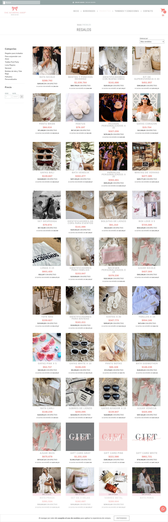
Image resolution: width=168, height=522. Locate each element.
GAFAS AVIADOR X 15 (113, 408)
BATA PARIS (147, 498)
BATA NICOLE (47, 77)
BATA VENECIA (80, 172)
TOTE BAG (47, 317)
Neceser (8, 68)
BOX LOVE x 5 (147, 221)
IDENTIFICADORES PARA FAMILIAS (81, 269)
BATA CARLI (47, 408)
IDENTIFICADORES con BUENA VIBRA (114, 78)
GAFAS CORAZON (147, 124)
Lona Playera (10, 65)
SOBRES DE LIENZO (80, 408)
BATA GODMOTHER (147, 363)
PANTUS (80, 124)
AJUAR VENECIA (147, 408)
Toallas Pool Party (12, 62)
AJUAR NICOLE (147, 268)
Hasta (14, 93)
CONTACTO (148, 11)
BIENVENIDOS (89, 11)
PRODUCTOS (105, 11)
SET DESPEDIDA (47, 221)
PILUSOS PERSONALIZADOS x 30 (114, 126)
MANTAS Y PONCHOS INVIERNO (80, 78)
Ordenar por (144, 38)
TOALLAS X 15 (147, 317)
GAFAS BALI (47, 172)
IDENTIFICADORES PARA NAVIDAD (81, 318)
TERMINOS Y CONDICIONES (126, 11)
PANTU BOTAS (113, 363)
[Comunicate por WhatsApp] (163, 509)
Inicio (79, 25)
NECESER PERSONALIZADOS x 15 (114, 270)
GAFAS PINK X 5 (47, 363)
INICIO (76, 11)
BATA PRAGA (47, 498)
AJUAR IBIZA (47, 453)
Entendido (122, 518)
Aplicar (21, 96)
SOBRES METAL (114, 498)
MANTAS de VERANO (147, 172)
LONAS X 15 (47, 268)
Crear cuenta (79, 2)
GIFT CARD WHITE (147, 453)
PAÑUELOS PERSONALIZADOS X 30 (114, 174)
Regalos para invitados (14, 53)
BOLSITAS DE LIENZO (113, 221)
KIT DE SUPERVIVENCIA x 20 (147, 78)
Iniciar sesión (90, 2)
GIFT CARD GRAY (80, 453)
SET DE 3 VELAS (80, 498)
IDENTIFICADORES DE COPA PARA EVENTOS (80, 222)
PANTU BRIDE (47, 124)
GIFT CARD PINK (113, 453)
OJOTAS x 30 (113, 317)
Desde (6, 93)
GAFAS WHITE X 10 (80, 363)
